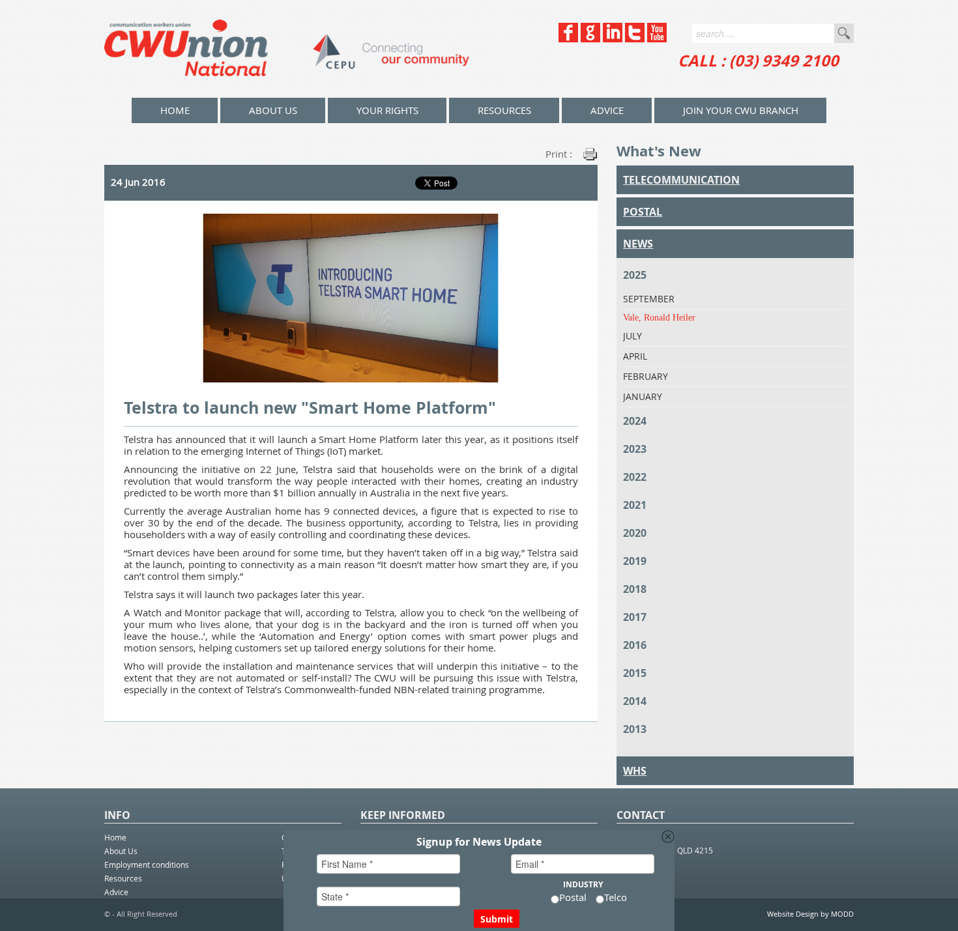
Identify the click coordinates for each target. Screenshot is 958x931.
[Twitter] (635, 38)
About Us (273, 110)
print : (558, 153)
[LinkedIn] (612, 38)
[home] (286, 49)
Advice (607, 110)
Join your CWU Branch (740, 110)
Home (115, 837)
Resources (504, 110)
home (175, 110)
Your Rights (387, 110)
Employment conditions (146, 864)
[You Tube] (657, 38)
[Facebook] (568, 38)
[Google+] (590, 38)
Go (844, 33)
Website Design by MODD (810, 914)
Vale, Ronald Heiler (659, 317)
